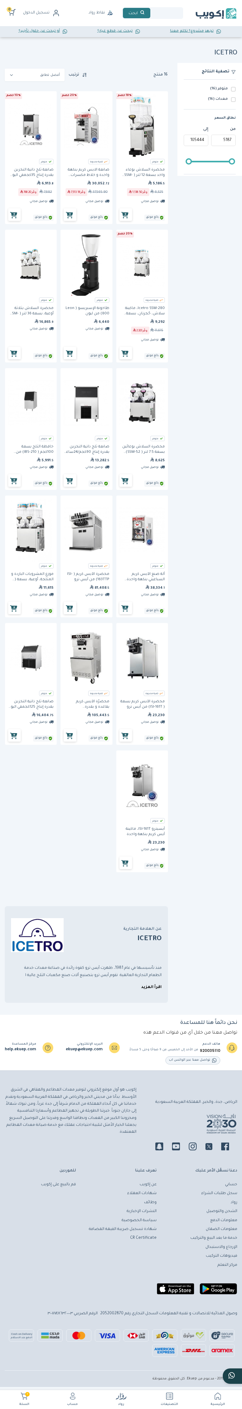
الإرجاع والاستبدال (221, 1247)
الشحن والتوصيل (221, 1211)
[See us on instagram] (196, 1147)
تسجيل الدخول (36, 13)
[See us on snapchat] (163, 1147)
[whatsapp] (232, 1376)
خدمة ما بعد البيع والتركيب (213, 1238)
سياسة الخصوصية (139, 1220)
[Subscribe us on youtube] (179, 1147)
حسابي (231, 1184)
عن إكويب (148, 1184)
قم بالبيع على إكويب (58, 1184)
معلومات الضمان (221, 1229)
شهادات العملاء (142, 1193)
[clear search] (153, 13)
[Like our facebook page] (229, 1147)
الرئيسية (217, 1404)
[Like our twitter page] (213, 1147)
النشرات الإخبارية (142, 1211)
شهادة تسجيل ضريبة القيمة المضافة (123, 1229)
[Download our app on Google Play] (218, 1291)
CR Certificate (143, 1238)
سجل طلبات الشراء (219, 1193)
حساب (72, 1404)
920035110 (210, 1051)
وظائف (150, 1202)
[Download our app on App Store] (175, 1291)
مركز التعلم (227, 1265)
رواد (121, 1404)
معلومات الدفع (223, 1220)
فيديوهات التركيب (221, 1256)
